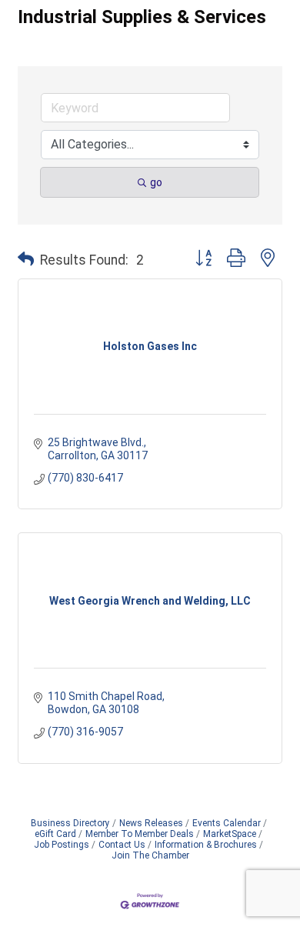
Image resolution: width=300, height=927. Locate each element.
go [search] (156, 182)
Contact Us (121, 844)
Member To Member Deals (139, 834)
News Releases (151, 823)
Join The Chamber (150, 855)
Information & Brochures (206, 844)
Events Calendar (226, 823)
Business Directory (70, 823)
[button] (26, 260)
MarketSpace (229, 834)
